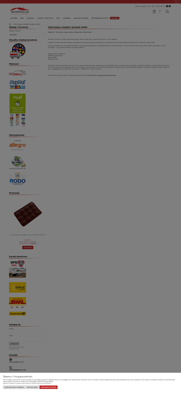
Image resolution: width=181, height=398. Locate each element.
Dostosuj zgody (32, 387)
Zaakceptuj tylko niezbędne (14, 387)
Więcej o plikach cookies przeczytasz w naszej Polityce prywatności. (27, 383)
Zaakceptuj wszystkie (48, 387)
